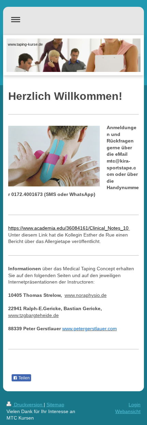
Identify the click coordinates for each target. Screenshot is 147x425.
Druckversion (28, 404)
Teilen (23, 378)
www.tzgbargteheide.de (33, 315)
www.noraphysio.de (86, 295)
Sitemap (55, 404)
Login (135, 404)
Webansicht (128, 411)
